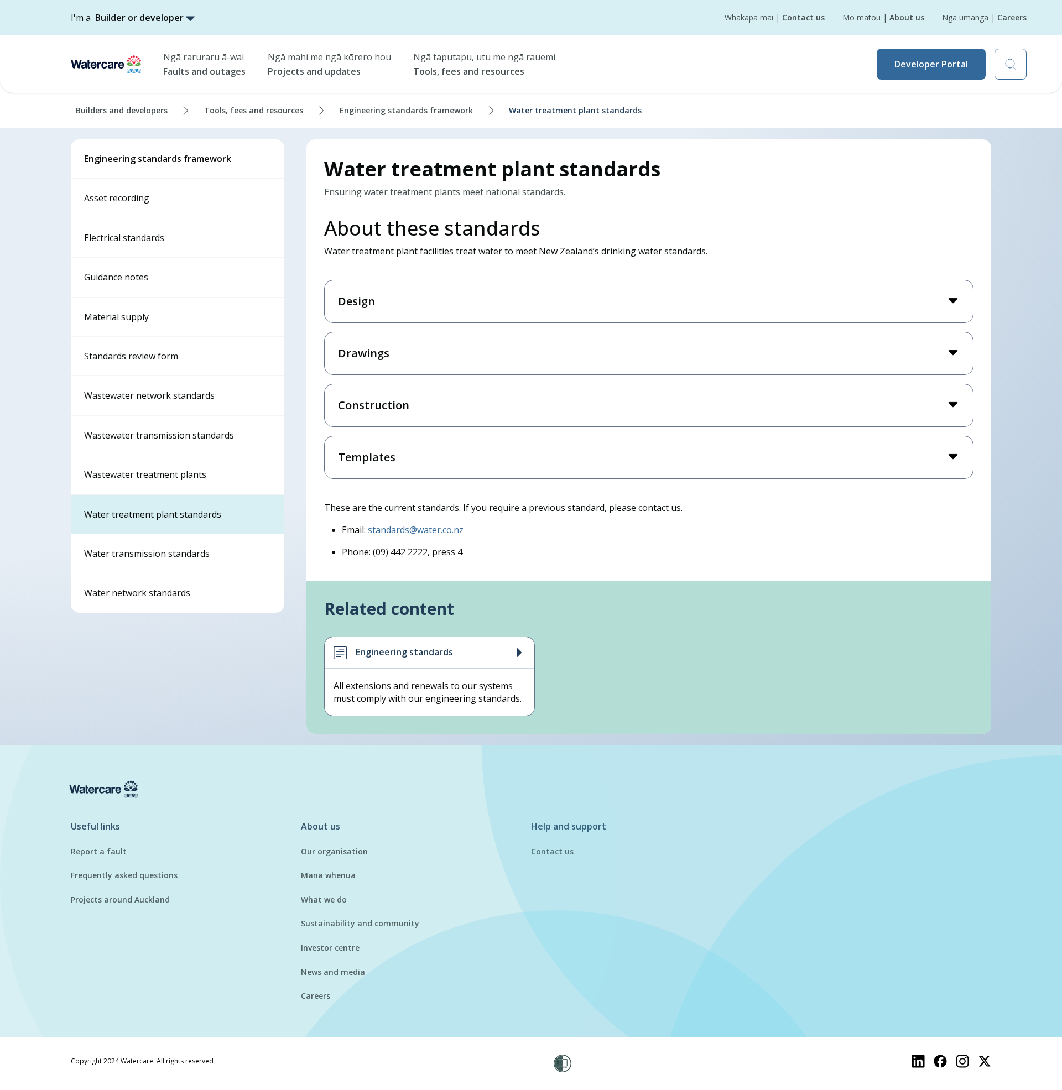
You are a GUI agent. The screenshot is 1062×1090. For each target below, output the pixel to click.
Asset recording (116, 198)
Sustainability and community (360, 923)
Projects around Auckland (120, 899)
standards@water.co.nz (416, 530)
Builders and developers (122, 110)
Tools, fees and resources (253, 110)
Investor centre (330, 947)
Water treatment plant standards (152, 514)
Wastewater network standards (149, 395)
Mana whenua (328, 875)
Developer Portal (931, 64)
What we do (324, 899)
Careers (315, 995)
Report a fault (99, 851)
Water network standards (137, 593)
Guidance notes (116, 277)
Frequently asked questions (124, 875)
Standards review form (131, 356)
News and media (333, 972)
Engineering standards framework (406, 110)
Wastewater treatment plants (145, 474)
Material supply (116, 317)
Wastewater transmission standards (159, 435)
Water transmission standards (147, 553)
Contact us (552, 851)
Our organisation (334, 851)
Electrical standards (124, 238)
